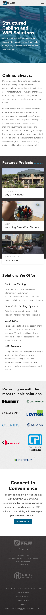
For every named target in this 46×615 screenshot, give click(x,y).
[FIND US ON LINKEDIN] (22, 549)
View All (38, 163)
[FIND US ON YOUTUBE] (26, 549)
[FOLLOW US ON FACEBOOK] (19, 549)
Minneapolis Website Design (17, 608)
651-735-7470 (23, 564)
